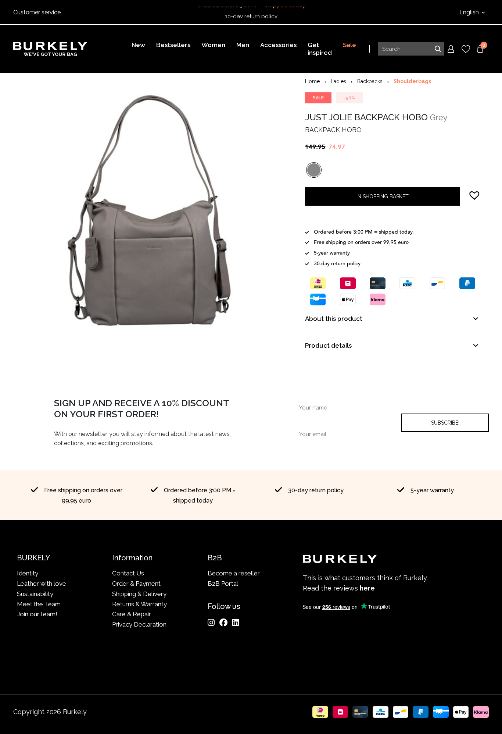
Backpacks (370, 81)
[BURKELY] (50, 48)
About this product (333, 318)
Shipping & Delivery (139, 594)
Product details (328, 345)
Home (312, 81)
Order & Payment (136, 583)
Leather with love (41, 583)
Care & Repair (131, 614)
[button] (474, 195)
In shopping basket (382, 196)
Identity (27, 573)
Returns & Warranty (139, 604)
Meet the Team (39, 604)
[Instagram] (211, 622)
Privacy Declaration (139, 624)
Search (437, 49)
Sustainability (35, 594)
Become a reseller (234, 573)
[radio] (313, 170)
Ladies (338, 81)
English (469, 12)
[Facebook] (223, 622)
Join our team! (37, 614)
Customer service (37, 12)
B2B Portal (223, 583)
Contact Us (128, 573)
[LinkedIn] (235, 622)
